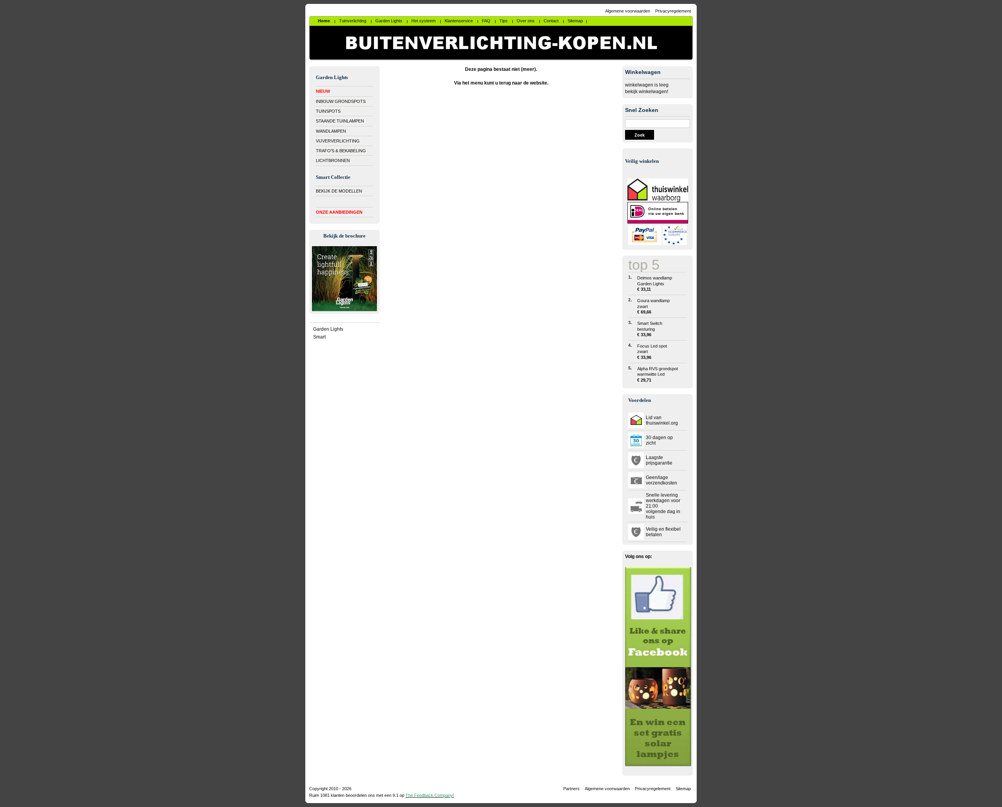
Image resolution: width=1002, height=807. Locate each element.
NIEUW (323, 91)
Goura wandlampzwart (653, 306)
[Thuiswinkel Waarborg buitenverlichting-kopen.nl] (657, 200)
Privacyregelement (673, 11)
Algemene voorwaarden (627, 11)
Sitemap (683, 788)
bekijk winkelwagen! (646, 91)
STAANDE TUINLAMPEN (340, 121)
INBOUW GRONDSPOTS (341, 101)
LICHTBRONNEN (333, 160)
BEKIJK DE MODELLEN (339, 191)
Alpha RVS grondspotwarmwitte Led (657, 374)
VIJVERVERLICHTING (338, 141)
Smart (319, 337)
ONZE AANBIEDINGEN (339, 212)
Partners (571, 788)
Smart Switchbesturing (649, 329)
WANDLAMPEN (331, 131)
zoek (639, 135)
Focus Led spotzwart (652, 352)
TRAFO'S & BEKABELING (341, 150)
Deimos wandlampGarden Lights (654, 284)
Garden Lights (328, 329)
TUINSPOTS (328, 111)
